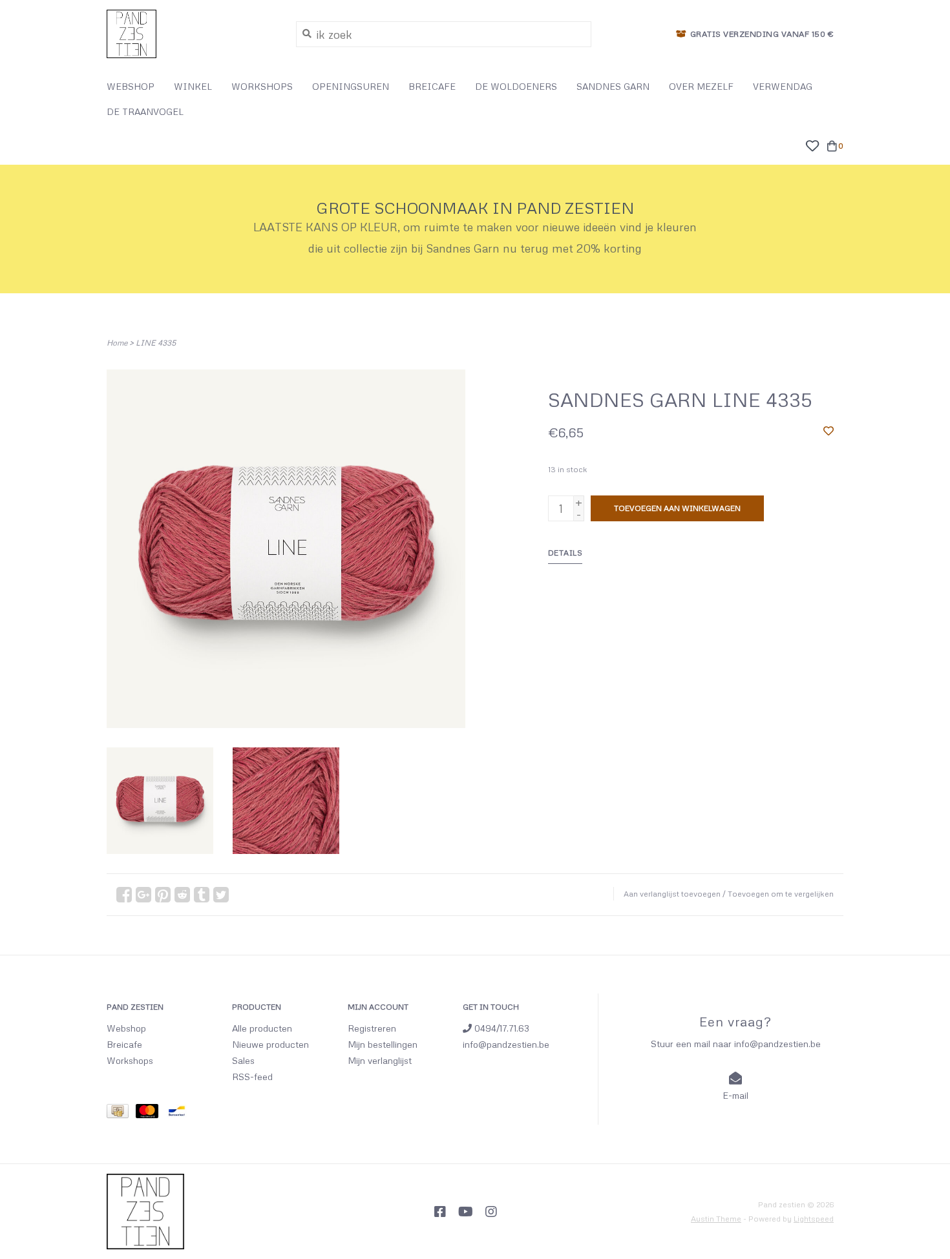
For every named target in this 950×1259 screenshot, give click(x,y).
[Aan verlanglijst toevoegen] (828, 430)
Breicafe (124, 1044)
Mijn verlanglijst (380, 1060)
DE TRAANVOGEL (145, 111)
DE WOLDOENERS (516, 86)
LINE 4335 (156, 343)
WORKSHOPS (262, 86)
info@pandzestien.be (506, 1044)
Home (117, 343)
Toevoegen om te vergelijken (781, 894)
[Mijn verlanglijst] (812, 144)
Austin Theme (716, 1218)
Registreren (372, 1028)
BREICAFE (432, 86)
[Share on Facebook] (124, 894)
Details (565, 552)
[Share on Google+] (143, 894)
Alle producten (262, 1028)
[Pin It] (163, 894)
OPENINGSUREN (350, 86)
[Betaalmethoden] (121, 1113)
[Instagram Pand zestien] (491, 1211)
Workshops (130, 1060)
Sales (243, 1060)
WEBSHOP (130, 86)
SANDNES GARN (612, 86)
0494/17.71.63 (500, 1028)
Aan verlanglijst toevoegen (672, 894)
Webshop (126, 1028)
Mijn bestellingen (382, 1044)
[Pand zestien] (192, 34)
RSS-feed (252, 1076)
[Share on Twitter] (221, 894)
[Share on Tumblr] (201, 894)
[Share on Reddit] (182, 894)
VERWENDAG (782, 86)
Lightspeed (814, 1218)
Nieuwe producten (270, 1044)
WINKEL (193, 86)
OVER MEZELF (701, 86)
